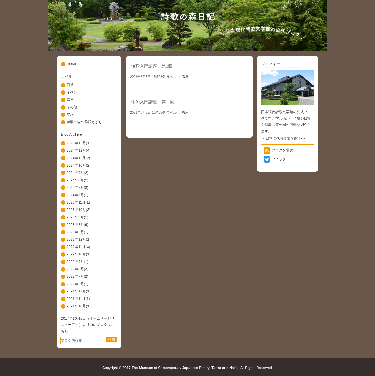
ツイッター (281, 159)
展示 (70, 114)
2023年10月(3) (79, 210)
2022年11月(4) (78, 247)
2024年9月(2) (78, 173)
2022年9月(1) (78, 262)
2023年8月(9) (78, 224)
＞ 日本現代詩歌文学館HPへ (283, 138)
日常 (70, 85)
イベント (74, 92)
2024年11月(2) (78, 158)
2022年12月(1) (79, 239)
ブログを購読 (282, 150)
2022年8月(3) (78, 269)
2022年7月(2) (78, 276)
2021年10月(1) (79, 306)
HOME (72, 64)
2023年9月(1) (78, 217)
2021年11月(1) (78, 299)
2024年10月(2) (79, 165)
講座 (185, 77)
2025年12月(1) (79, 143)
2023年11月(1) (78, 202)
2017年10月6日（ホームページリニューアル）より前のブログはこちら (88, 324)
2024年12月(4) (79, 150)
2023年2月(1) (78, 232)
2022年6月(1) (78, 284)
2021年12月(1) (79, 291)
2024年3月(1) (78, 195)
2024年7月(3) (78, 187)
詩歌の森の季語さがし (84, 122)
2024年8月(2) (78, 180)
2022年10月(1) (79, 254)
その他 (72, 107)
